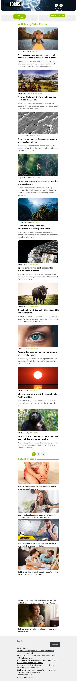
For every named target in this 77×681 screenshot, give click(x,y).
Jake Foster (36, 51)
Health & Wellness (58, 11)
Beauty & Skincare (62, 27)
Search (19, 641)
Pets (56, 25)
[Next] (43, 454)
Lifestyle (58, 8)
